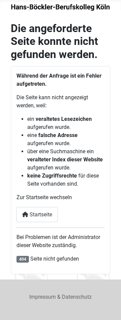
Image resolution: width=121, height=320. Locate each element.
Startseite (40, 214)
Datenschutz (77, 297)
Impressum (42, 297)
